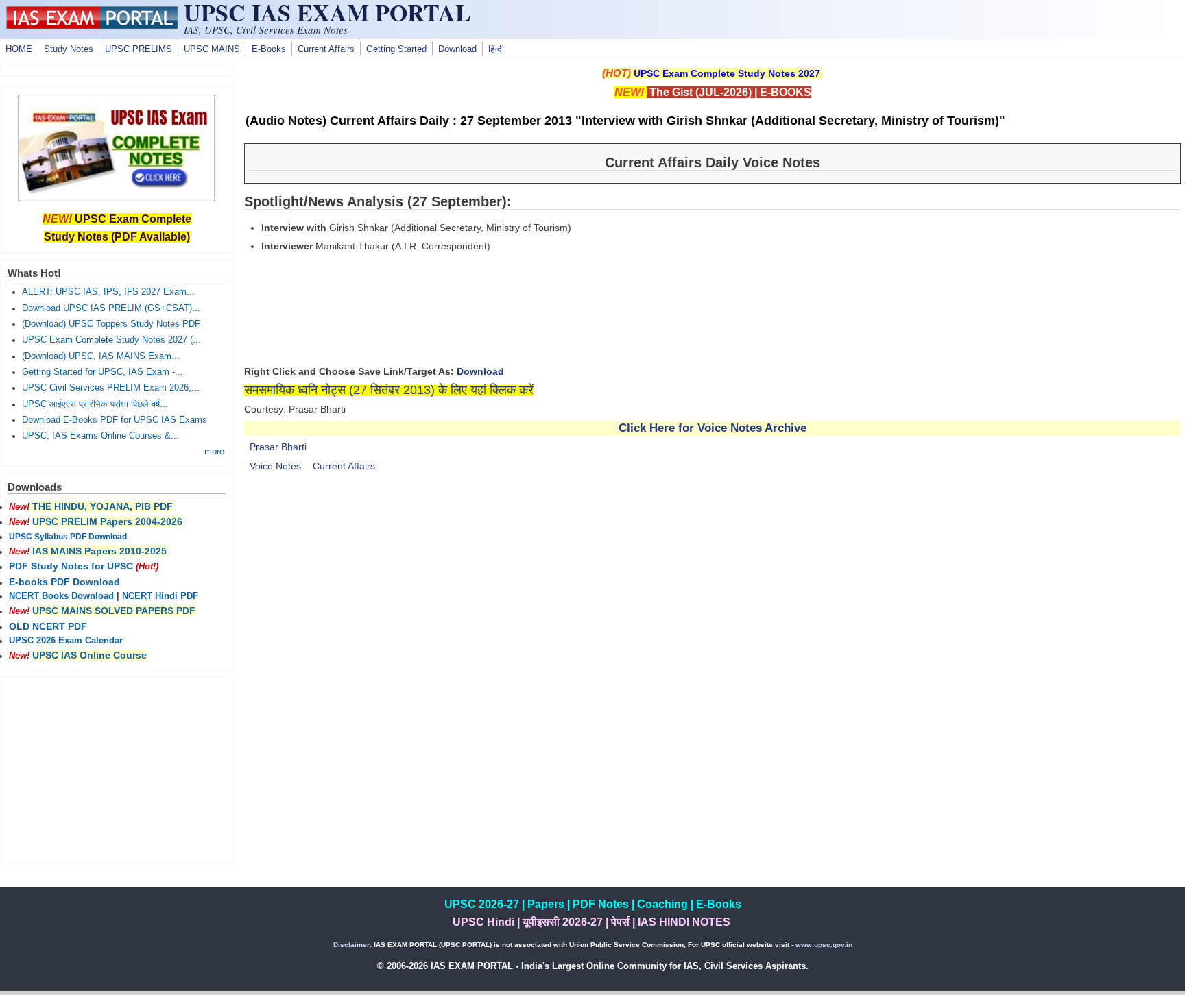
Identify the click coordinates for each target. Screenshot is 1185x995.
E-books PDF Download (64, 581)
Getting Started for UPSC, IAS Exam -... (102, 372)
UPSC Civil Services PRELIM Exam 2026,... (111, 388)
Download (457, 49)
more (214, 451)
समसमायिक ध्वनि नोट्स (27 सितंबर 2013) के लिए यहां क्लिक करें (389, 390)
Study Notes (68, 49)
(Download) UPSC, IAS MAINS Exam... (101, 356)
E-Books (269, 49)
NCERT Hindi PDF (160, 596)
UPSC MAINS (212, 49)
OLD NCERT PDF (48, 626)
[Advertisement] (712, 600)
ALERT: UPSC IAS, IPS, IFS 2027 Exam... (108, 292)
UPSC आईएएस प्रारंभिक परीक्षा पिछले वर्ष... (95, 404)
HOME (18, 49)
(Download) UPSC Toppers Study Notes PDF (111, 324)
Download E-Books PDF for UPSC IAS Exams (114, 420)
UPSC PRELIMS (138, 49)
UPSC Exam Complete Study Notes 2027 (727, 73)
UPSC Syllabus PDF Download (68, 536)
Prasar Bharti (278, 446)
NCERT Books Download (61, 596)
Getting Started (396, 49)
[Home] (92, 25)
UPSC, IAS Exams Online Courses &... (100, 436)
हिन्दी (496, 49)
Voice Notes (275, 465)
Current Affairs (326, 49)
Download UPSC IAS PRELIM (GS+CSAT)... (111, 308)
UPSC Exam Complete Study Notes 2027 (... (111, 340)
